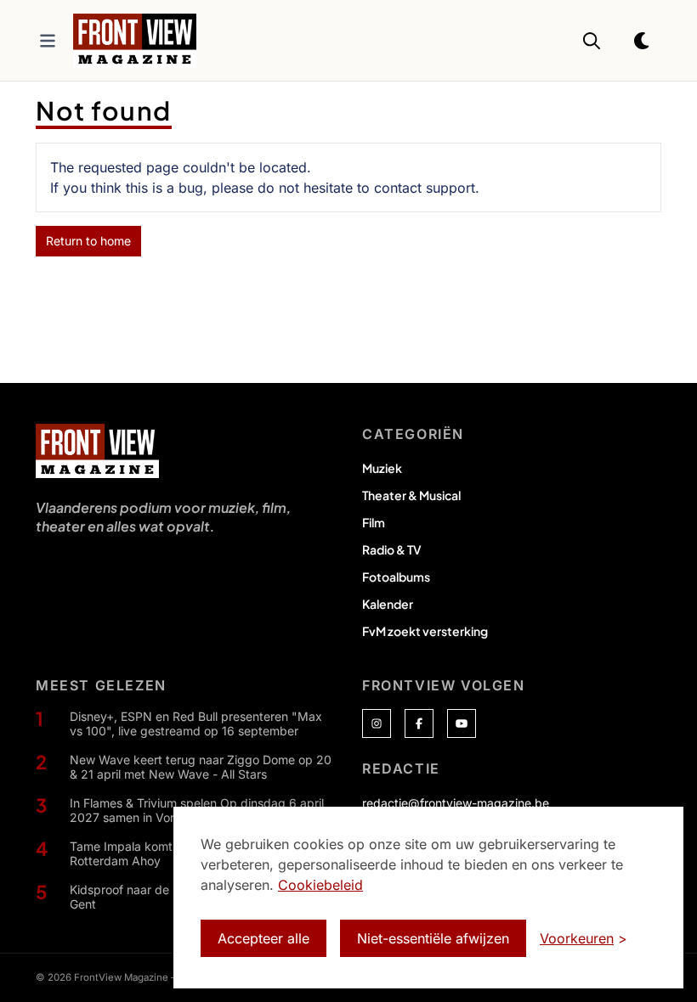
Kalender (387, 603)
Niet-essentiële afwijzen (433, 938)
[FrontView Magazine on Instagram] (376, 723)
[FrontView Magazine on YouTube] (461, 723)
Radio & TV (392, 549)
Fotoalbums (396, 576)
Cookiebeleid (320, 884)
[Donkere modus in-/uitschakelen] (642, 40)
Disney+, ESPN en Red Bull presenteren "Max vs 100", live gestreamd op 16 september (196, 724)
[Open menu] (48, 41)
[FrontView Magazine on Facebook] (419, 723)
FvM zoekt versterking (425, 631)
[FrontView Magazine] (97, 451)
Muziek (382, 468)
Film (373, 522)
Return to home (88, 241)
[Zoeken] (591, 40)
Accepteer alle (263, 938)
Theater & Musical (411, 495)
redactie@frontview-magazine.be (455, 803)
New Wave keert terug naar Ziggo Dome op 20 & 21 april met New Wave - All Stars (201, 767)
